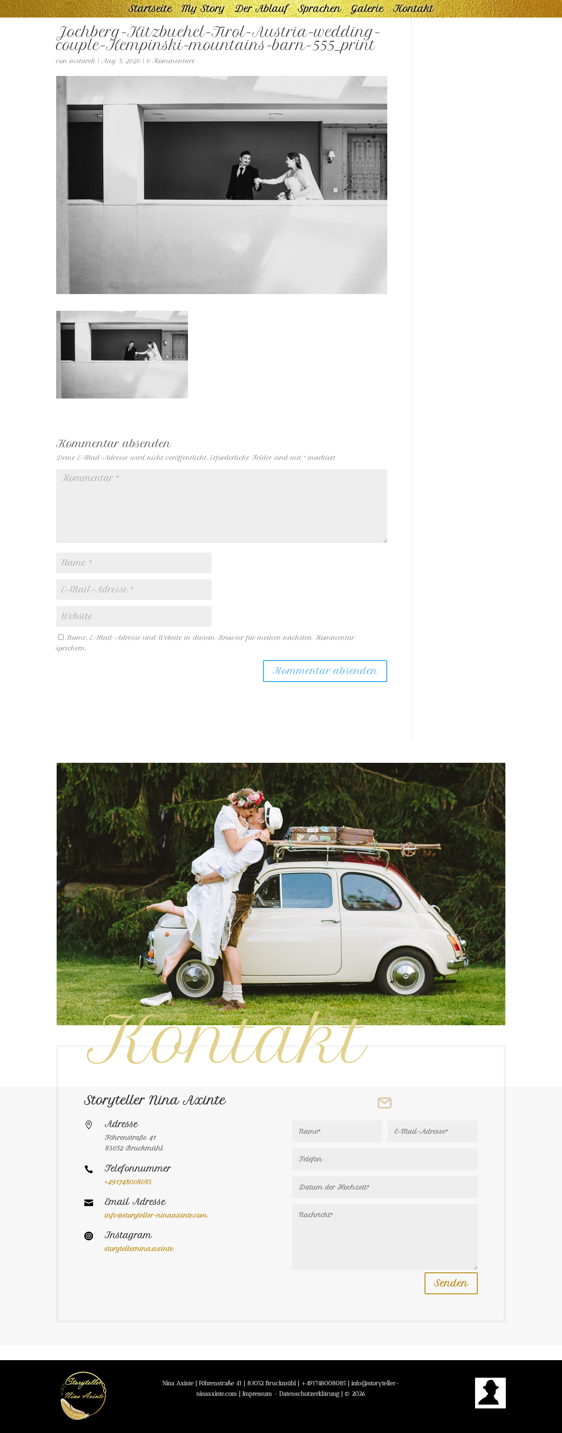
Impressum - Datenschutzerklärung (290, 1393)
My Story (203, 10)
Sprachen (319, 10)
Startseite (150, 10)
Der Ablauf (261, 10)
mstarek (83, 61)
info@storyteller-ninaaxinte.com (156, 1215)
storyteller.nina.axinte (139, 1249)
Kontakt (413, 10)
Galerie (367, 10)
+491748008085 (323, 1383)
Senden (451, 1283)
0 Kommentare (170, 61)
